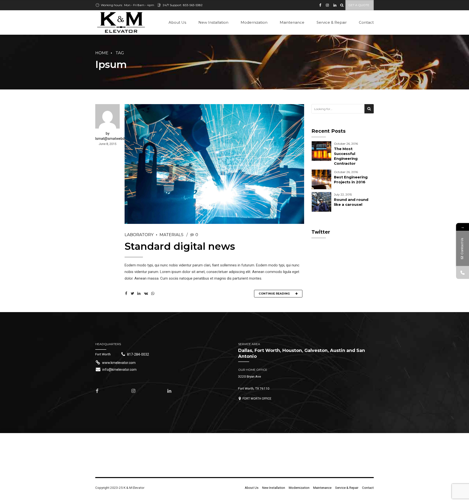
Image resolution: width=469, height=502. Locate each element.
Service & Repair (332, 22)
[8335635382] (462, 272)
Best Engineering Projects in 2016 (351, 179)
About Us (177, 22)
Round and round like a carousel (351, 202)
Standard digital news (180, 246)
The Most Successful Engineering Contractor (346, 156)
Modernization (254, 22)
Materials (171, 234)
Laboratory (139, 234)
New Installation (213, 22)
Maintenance (292, 22)
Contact (366, 22)
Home (101, 52)
